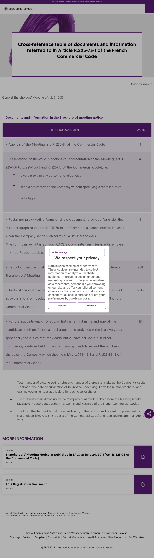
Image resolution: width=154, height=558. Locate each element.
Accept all (91, 305)
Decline (62, 305)
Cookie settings (59, 252)
